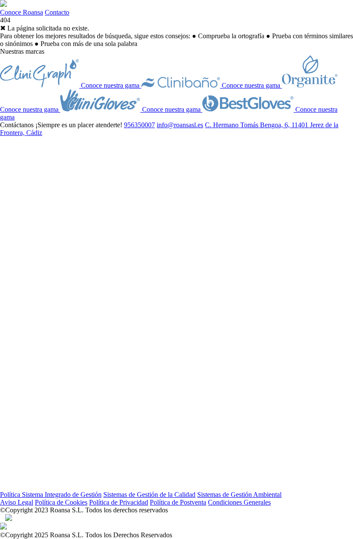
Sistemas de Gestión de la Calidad (149, 494)
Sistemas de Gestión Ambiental (239, 494)
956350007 (139, 125)
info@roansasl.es (180, 125)
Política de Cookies (61, 502)
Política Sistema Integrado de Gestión (51, 494)
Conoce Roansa (21, 12)
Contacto (57, 12)
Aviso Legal (16, 502)
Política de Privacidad (118, 502)
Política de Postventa (178, 502)
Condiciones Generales (239, 502)
